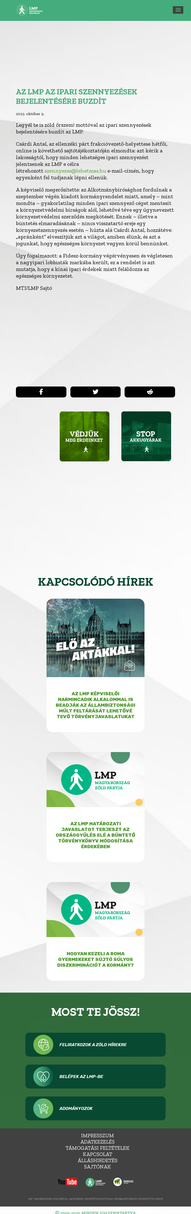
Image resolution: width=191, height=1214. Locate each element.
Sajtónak (97, 1166)
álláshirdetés (97, 1160)
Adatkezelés (97, 1142)
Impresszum (97, 1135)
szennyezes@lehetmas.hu (75, 170)
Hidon (159, 1198)
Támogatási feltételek (98, 1148)
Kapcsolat (97, 1154)
